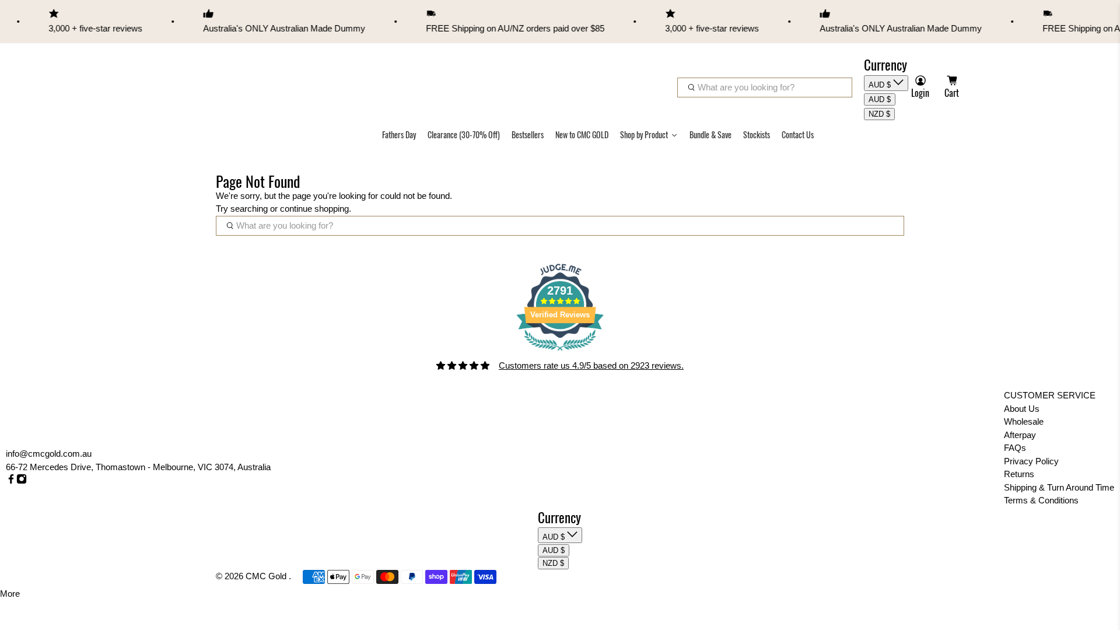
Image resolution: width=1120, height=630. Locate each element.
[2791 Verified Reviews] (560, 353)
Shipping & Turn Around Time (1059, 487)
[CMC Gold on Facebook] (11, 481)
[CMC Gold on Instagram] (21, 481)
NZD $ (879, 114)
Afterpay (1020, 435)
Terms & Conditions (1041, 500)
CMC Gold (267, 576)
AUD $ (881, 84)
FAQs (1015, 448)
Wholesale (1024, 421)
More (10, 593)
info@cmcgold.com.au (49, 454)
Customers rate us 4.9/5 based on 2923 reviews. (591, 365)
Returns (1019, 474)
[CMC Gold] (189, 75)
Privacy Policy (1031, 461)
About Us (1022, 409)
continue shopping (314, 209)
